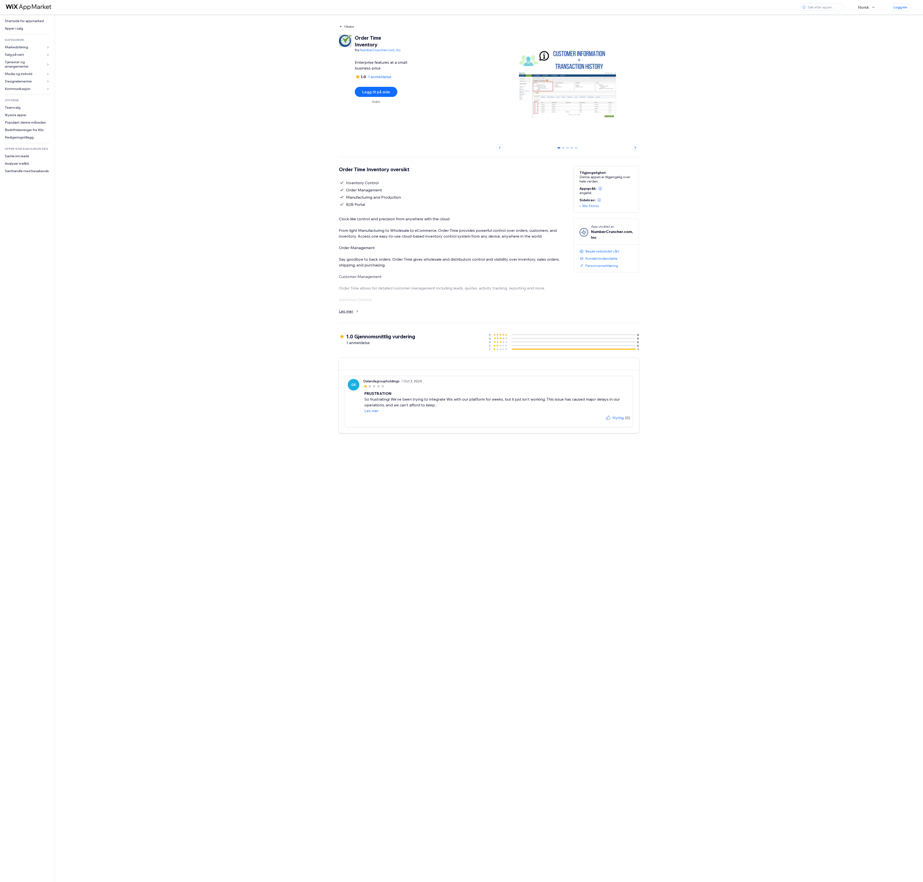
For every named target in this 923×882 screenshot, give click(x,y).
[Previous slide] (499, 147)
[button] (600, 188)
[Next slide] (635, 147)
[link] (27, 21)
